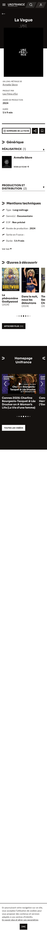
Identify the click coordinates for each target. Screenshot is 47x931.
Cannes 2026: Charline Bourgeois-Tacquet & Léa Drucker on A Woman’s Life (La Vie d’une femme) (19, 402)
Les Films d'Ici (10, 93)
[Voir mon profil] (40, 5)
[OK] (23, 926)
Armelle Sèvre (10, 84)
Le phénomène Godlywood (10, 298)
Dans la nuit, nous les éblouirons (30, 300)
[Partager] (35, 131)
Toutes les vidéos (13, 428)
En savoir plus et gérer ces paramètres (20, 920)
